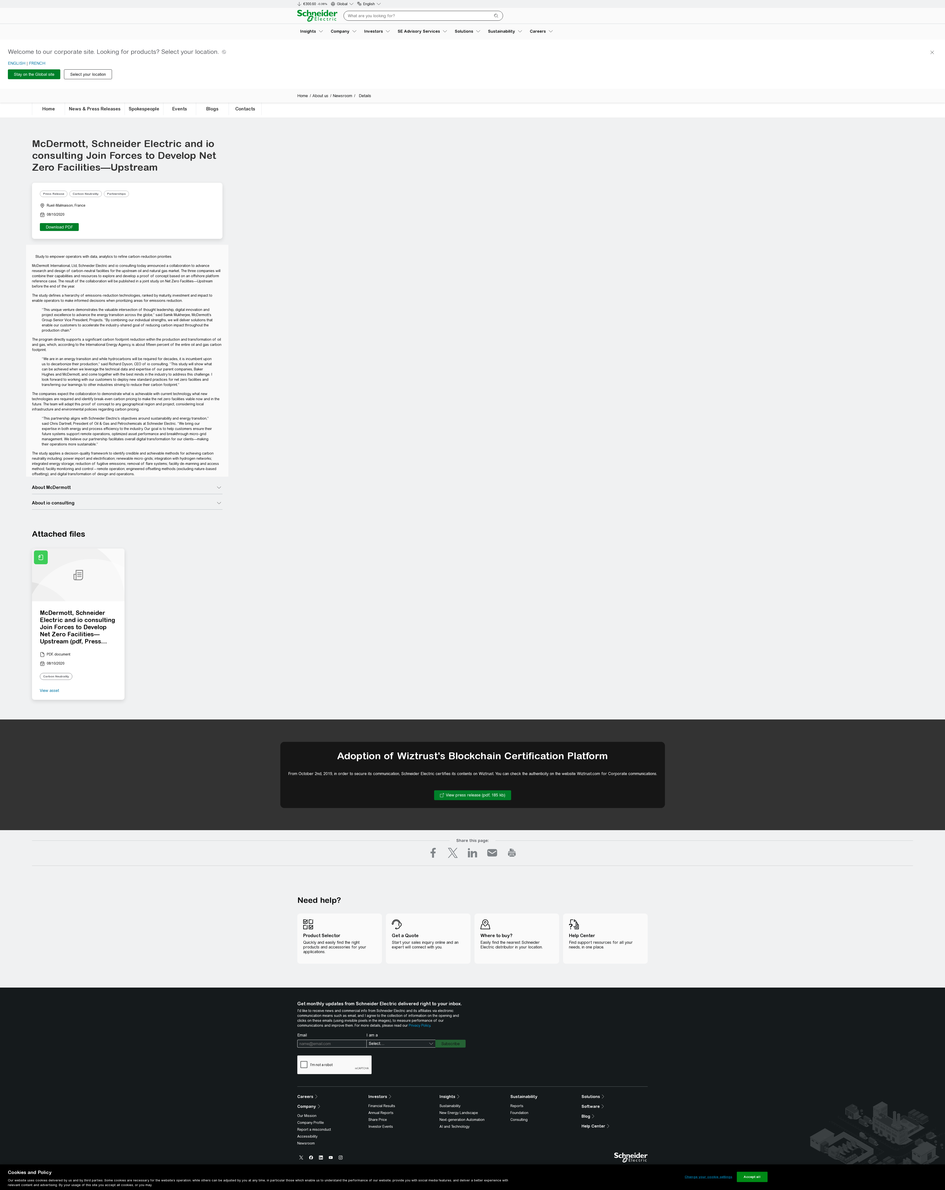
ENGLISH (16, 63)
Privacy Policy (419, 1025)
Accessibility (307, 1136)
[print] (512, 853)
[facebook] (433, 853)
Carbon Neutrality (86, 194)
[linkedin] (472, 853)
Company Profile (310, 1123)
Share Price (377, 1120)
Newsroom (306, 1143)
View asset (49, 690)
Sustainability (450, 1106)
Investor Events (380, 1127)
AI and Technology (455, 1127)
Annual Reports (381, 1113)
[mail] (492, 853)
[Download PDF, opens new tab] (59, 227)
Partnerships (116, 194)
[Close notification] (932, 52)
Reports (516, 1106)
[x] (453, 853)
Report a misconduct (314, 1129)
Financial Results (381, 1106)
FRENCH (37, 63)
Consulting (519, 1120)
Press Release (53, 194)
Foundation (519, 1113)
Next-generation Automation (462, 1120)
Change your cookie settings (708, 1177)
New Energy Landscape (459, 1113)
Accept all (752, 1177)
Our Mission (306, 1116)
